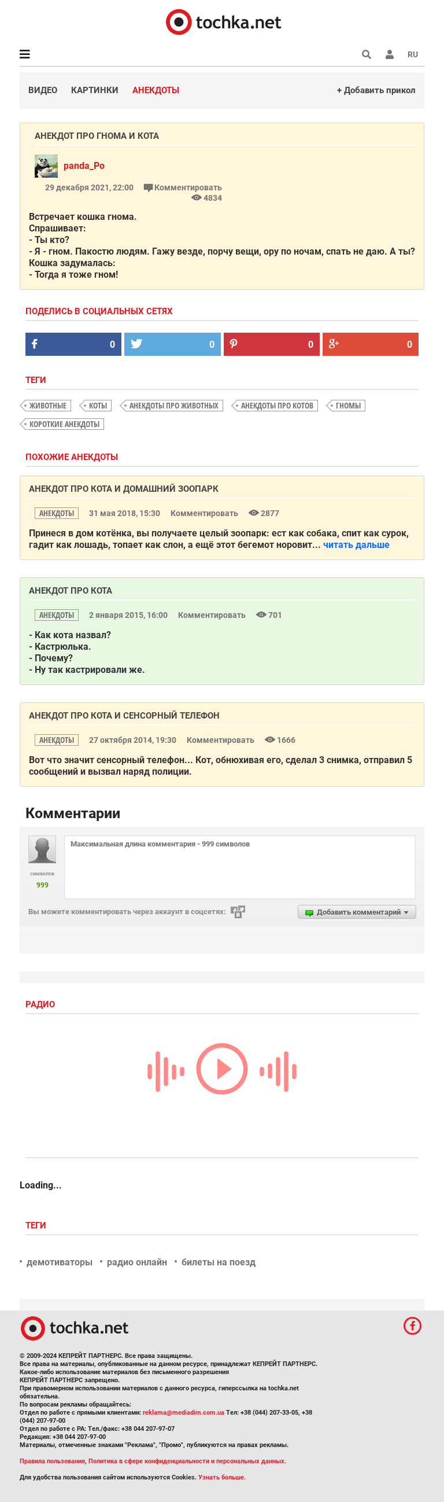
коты (98, 405)
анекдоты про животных (174, 405)
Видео (42, 90)
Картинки (95, 90)
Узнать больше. (222, 1477)
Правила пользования (52, 1461)
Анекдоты (155, 90)
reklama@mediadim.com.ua (183, 1412)
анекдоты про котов (277, 405)
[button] (389, 54)
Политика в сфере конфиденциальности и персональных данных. (187, 1461)
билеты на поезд (219, 1262)
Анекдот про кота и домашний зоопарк (124, 489)
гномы (348, 405)
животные (47, 405)
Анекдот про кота (70, 591)
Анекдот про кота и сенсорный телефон (124, 715)
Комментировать (187, 187)
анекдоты (56, 512)
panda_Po (84, 165)
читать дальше (356, 544)
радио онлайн (137, 1262)
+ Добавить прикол (376, 90)
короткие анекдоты (64, 423)
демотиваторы (59, 1262)
